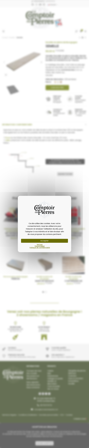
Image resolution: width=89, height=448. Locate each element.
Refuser (40, 244)
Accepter (44, 240)
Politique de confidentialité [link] (40, 247)
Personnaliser (40, 246)
